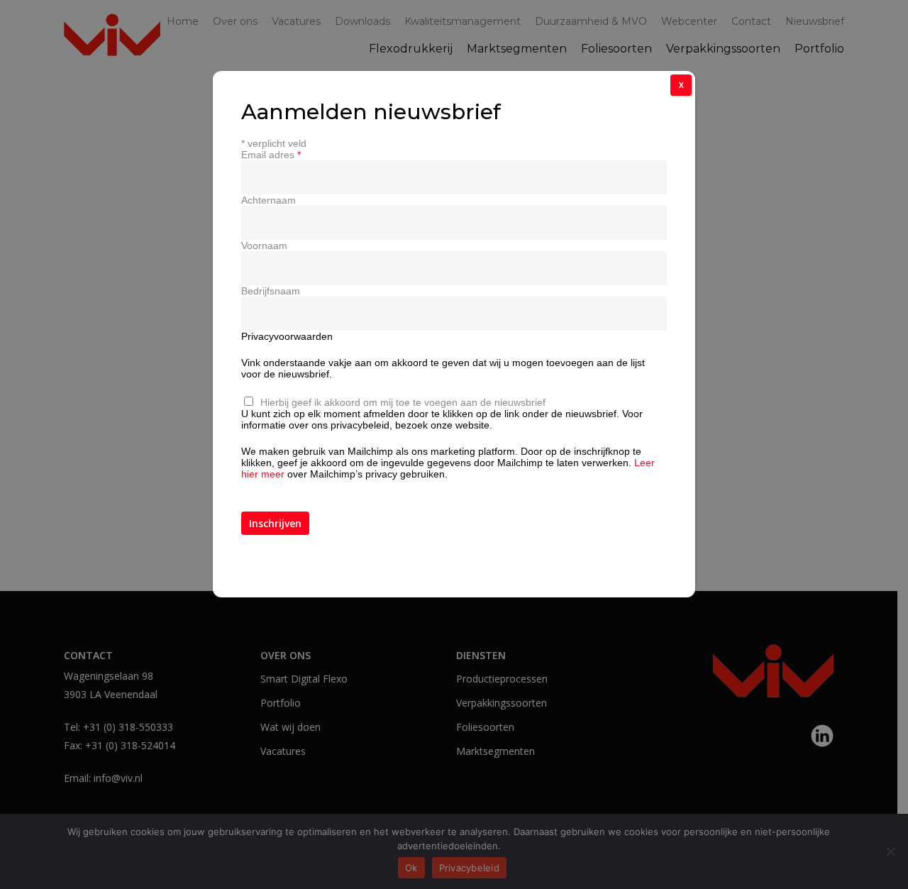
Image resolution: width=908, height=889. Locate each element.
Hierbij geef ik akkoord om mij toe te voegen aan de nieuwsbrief (403, 402)
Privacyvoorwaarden (287, 336)
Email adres (271, 154)
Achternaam (268, 200)
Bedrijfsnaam (270, 291)
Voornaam (264, 245)
